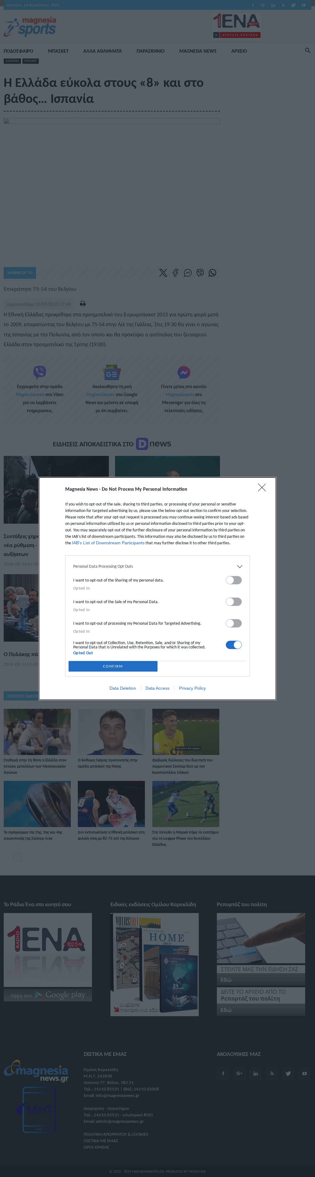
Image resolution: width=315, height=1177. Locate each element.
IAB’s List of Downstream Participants (108, 542)
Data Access (157, 688)
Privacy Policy (192, 688)
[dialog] (157, 588)
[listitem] (157, 566)
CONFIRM (113, 666)
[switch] (234, 580)
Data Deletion (123, 688)
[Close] (264, 489)
